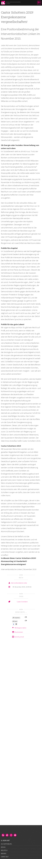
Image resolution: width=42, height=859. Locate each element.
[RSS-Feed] (3, 835)
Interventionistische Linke (19, 583)
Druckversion (19, 632)
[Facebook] (11, 835)
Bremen (3, 853)
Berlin (3, 847)
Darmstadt (5, 857)
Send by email (19, 637)
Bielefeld (4, 850)
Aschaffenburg (6, 844)
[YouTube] (15, 835)
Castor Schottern (22, 602)
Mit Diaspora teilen (20, 628)
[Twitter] (7, 835)
